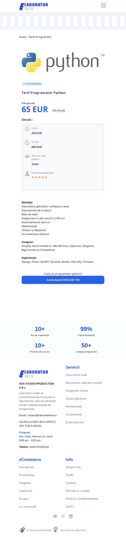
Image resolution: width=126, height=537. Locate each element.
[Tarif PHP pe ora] (4, 21)
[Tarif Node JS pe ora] (35, 21)
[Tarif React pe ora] (106, 21)
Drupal (23, 499)
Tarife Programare (39, 37)
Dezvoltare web (76, 375)
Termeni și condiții (78, 491)
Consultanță (74, 414)
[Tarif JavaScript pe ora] (12, 21)
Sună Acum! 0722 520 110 (63, 280)
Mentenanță (74, 406)
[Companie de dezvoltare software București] (34, 5)
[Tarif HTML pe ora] (82, 21)
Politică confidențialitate (82, 499)
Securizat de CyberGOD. (73, 530)
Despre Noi (73, 467)
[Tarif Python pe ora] (67, 21)
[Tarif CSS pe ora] (90, 21)
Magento (25, 483)
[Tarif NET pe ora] (51, 21)
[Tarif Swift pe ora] (20, 21)
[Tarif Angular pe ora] (98, 21)
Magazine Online (77, 391)
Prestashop (26, 475)
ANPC (70, 507)
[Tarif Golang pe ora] (75, 21)
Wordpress (26, 467)
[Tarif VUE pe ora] (121, 21)
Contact (71, 483)
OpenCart (25, 491)
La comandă (27, 507)
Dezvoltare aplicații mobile (84, 383)
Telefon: (24, 447)
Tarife (69, 475)
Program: (25, 432)
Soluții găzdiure (76, 398)
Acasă (22, 37)
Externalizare (75, 422)
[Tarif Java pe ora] (27, 21)
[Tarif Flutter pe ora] (43, 21)
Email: (23, 415)
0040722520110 (39, 447)
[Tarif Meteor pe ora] (114, 21)
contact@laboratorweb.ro (42, 415)
